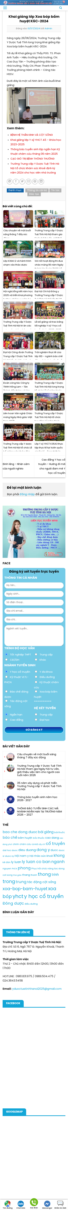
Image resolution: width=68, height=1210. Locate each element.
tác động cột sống (41, 882)
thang (26, 875)
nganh (58, 862)
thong (44, 874)
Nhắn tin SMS (60, 1208)
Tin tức (55, 190)
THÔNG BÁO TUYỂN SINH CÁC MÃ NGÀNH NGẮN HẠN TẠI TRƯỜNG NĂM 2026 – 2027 (39, 811)
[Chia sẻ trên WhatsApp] (10, 181)
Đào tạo (34, 194)
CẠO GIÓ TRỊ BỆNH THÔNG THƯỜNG (32, 158)
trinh (55, 875)
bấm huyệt (25, 838)
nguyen (7, 869)
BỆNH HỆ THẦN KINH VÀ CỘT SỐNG (31, 135)
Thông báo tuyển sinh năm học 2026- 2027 (37, 799)
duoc (54, 850)
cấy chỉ (42, 844)
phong (24, 868)
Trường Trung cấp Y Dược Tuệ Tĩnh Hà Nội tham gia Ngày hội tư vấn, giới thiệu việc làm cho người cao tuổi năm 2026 (39, 771)
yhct (18, 896)
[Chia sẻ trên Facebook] (16, 181)
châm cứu (25, 844)
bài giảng (46, 832)
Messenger (47, 1208)
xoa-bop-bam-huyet (25, 889)
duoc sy (9, 856)
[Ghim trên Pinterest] (35, 181)
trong (9, 881)
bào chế (10, 838)
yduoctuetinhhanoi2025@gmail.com (37, 988)
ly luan (16, 862)
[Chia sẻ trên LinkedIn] (41, 181)
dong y (43, 850)
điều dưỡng (31, 904)
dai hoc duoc (10, 850)
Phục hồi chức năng (42, 869)
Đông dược (13, 903)
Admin (48, 28)
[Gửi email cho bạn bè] (28, 181)
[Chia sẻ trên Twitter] (22, 181)
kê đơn (6, 862)
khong (59, 856)
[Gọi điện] (34, 1203)
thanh (34, 875)
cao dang (52, 837)
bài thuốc (59, 832)
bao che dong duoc (20, 832)
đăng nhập (27, 494)
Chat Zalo (20, 1208)
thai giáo (17, 875)
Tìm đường (8, 1208)
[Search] (60, 7)
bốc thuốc (38, 838)
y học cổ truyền (44, 896)
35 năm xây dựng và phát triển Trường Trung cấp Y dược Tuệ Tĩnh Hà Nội (39, 786)
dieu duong (27, 850)
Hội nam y (22, 856)
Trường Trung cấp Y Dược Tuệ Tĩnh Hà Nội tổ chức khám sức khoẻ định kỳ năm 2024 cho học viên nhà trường (34, 168)
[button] (5, 7)
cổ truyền (55, 844)
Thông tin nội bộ (37, 190)
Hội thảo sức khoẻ (41, 856)
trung (21, 882)
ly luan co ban (36, 862)
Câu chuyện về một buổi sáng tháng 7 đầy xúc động (36, 756)
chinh (16, 844)
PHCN (14, 869)
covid (35, 844)
